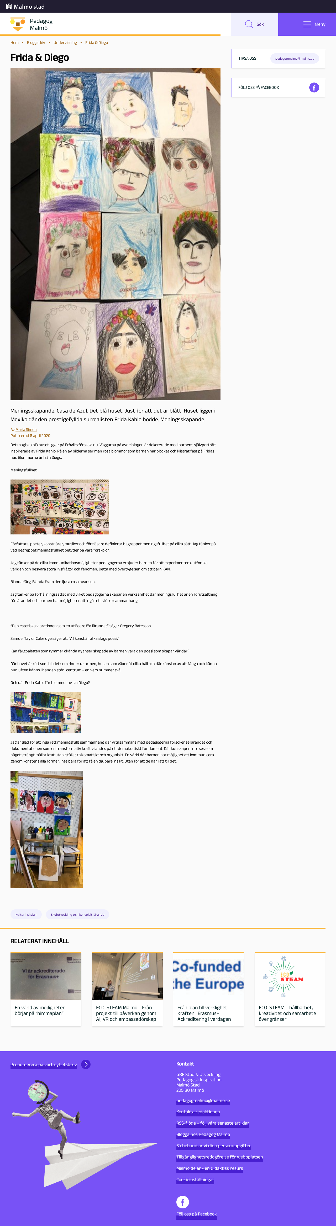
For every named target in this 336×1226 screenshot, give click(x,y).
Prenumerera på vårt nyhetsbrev (43, 1064)
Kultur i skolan (25, 914)
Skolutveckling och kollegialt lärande (77, 914)
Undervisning (65, 42)
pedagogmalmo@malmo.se (203, 1100)
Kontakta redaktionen (198, 1111)
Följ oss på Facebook (196, 1214)
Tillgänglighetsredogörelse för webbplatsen (219, 1157)
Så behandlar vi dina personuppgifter (213, 1145)
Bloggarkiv (36, 42)
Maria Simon (26, 429)
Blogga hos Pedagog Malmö (203, 1134)
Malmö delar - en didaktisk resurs (209, 1168)
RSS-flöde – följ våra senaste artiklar (212, 1123)
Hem (14, 42)
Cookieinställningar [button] (195, 1179)
